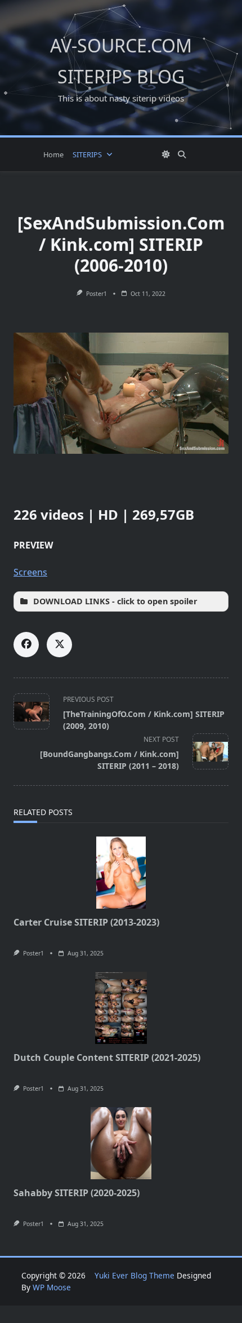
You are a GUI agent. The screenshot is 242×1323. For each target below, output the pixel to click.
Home (53, 154)
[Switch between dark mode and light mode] (166, 154)
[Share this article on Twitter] (59, 644)
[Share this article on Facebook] (26, 644)
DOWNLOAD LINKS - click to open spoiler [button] (115, 601)
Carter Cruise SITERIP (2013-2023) (86, 922)
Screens (30, 572)
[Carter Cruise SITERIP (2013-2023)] (121, 873)
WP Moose (52, 1287)
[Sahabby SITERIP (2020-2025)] (121, 1143)
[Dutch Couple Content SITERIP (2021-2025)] (121, 1008)
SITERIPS (87, 154)
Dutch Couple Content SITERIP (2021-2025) (107, 1057)
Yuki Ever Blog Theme (134, 1275)
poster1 (96, 294)
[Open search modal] (182, 154)
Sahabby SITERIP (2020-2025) (77, 1193)
